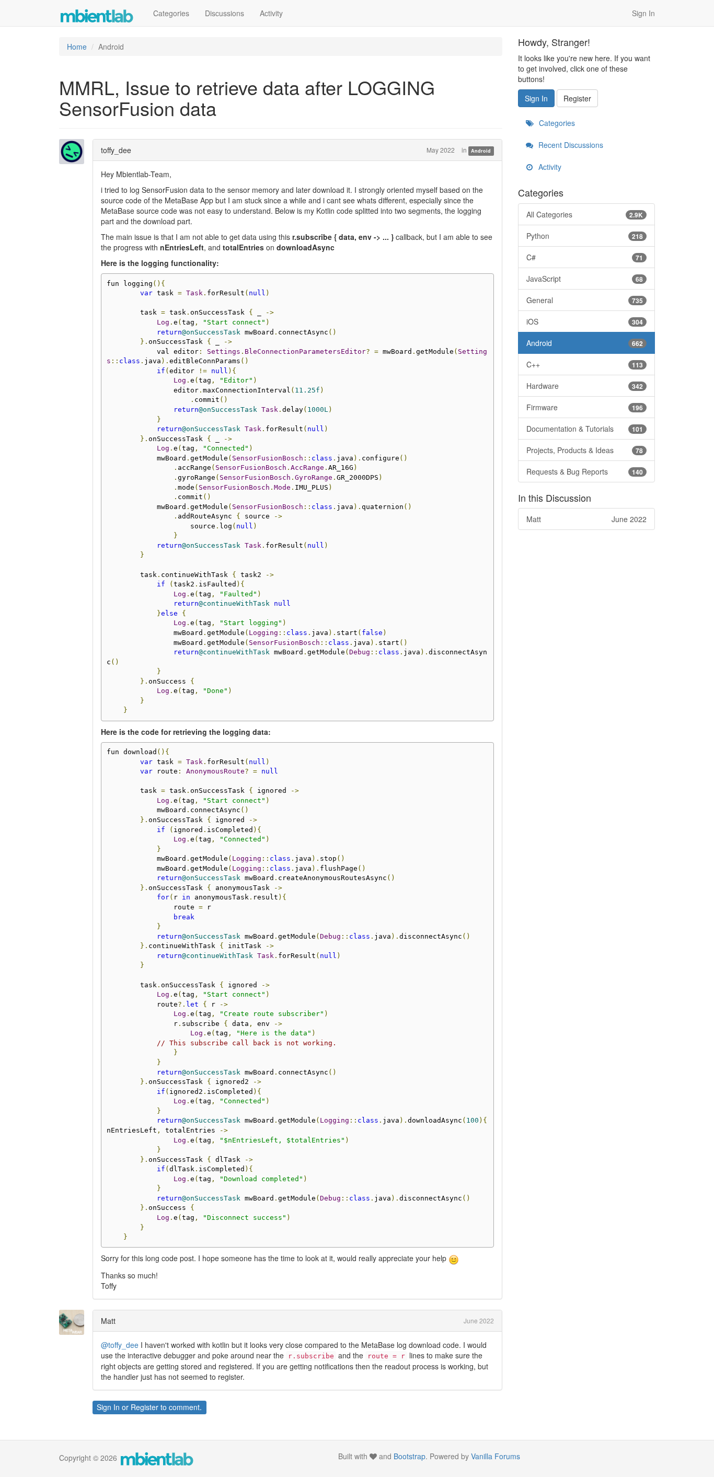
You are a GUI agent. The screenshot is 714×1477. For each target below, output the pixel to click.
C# (584, 257)
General (584, 300)
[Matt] (74, 1322)
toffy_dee (116, 150)
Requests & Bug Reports (584, 471)
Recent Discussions (569, 145)
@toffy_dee (120, 1345)
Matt (108, 1321)
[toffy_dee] (74, 151)
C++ (584, 364)
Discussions (224, 13)
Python (584, 235)
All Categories (584, 214)
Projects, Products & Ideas (584, 450)
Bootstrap (409, 1456)
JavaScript (584, 278)
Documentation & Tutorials (584, 428)
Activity (271, 13)
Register (144, 1407)
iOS (584, 321)
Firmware (584, 407)
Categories (171, 13)
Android (481, 150)
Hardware (584, 385)
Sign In (643, 13)
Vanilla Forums (495, 1456)
